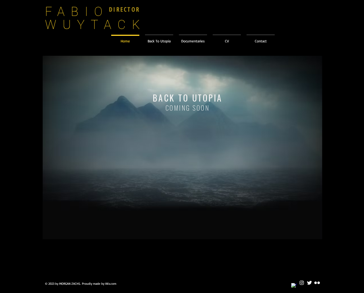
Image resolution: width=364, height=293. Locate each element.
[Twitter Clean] (309, 283)
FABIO (77, 11)
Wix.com (110, 284)
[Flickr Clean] (317, 283)
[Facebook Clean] (294, 286)
